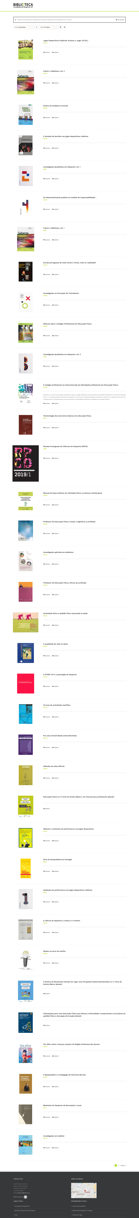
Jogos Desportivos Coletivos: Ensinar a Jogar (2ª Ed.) (65, 41)
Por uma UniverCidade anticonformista (60, 736)
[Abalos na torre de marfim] (26, 960)
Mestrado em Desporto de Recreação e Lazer (62, 1105)
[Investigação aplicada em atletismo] (26, 561)
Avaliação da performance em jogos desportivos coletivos (67, 890)
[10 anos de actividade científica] (26, 714)
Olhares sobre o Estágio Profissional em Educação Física (67, 324)
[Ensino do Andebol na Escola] (26, 115)
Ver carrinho (121, 20)
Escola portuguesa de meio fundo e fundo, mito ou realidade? (69, 263)
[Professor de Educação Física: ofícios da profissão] (26, 592)
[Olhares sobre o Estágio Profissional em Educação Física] (26, 333)
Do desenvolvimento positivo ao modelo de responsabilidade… (70, 197)
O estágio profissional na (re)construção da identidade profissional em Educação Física (80, 385)
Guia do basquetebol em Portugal (57, 859)
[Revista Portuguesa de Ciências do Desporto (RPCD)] (26, 463)
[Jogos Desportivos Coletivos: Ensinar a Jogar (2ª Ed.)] (26, 49)
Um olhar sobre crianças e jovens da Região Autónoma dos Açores (71, 1044)
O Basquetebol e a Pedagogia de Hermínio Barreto (64, 1075)
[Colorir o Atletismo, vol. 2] (26, 82)
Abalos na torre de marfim (54, 951)
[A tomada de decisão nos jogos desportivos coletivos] (26, 145)
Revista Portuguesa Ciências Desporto (25, 1210)
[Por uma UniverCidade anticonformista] (26, 745)
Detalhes (56, 52)
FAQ (16, 1215)
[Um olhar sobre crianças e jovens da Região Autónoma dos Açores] (26, 1053)
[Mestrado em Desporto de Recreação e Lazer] (26, 1114)
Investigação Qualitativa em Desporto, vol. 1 (61, 167)
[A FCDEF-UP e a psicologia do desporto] (26, 683)
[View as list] (65, 27)
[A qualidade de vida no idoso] (26, 653)
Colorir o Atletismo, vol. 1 (53, 228)
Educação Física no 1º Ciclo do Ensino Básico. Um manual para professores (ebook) (78, 797)
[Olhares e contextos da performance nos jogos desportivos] (26, 838)
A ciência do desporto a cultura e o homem (61, 921)
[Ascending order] (36, 27)
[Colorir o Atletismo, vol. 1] (26, 239)
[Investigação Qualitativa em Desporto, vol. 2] (26, 363)
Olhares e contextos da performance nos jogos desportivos (68, 829)
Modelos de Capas (77, 1215)
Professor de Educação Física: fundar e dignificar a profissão (69, 522)
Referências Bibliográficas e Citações (82, 1210)
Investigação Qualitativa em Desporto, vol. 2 (62, 354)
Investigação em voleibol (53, 1136)
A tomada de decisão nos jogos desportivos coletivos (65, 136)
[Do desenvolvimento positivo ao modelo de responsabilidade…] (26, 206)
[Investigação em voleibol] (26, 1145)
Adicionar (47, 52)
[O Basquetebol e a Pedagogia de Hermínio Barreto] (26, 1084)
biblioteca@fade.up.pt (23, 1193)
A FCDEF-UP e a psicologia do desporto (60, 674)
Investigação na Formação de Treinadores (61, 293)
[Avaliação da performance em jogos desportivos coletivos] (26, 899)
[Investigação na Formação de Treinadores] (26, 302)
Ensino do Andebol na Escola (55, 106)
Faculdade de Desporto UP (22, 1206)
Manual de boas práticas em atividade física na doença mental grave (72, 493)
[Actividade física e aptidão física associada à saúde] (26, 622)
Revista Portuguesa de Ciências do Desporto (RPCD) (65, 446)
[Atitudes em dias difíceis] (26, 775)
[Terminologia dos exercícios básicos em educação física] (26, 425)
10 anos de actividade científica (56, 705)
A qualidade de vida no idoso (55, 644)
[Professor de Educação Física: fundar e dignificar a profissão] (26, 531)
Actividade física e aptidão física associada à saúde (65, 613)
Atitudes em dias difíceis (54, 766)
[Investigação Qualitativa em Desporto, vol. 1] (26, 176)
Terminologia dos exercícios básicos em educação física (67, 416)
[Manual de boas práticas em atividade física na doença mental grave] (26, 501)
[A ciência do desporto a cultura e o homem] (26, 929)
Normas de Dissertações (79, 1206)
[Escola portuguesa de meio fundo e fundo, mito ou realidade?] (26, 272)
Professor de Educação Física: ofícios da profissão (64, 583)
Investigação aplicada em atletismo (58, 552)
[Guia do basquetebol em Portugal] (26, 868)
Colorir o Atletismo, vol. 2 (54, 71)
